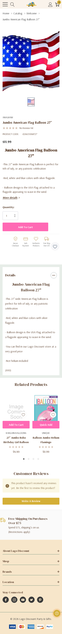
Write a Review (31, 501)
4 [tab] (38, 459)
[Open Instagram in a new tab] (14, 600)
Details (10, 275)
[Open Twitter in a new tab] (31, 600)
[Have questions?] (56, 613)
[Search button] (12, 4)
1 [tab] (23, 459)
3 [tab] (33, 459)
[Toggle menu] (5, 4)
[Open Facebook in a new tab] (6, 600)
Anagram (8, 117)
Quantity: (8, 207)
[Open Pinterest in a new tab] (40, 600)
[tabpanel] (16, 424)
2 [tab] (28, 459)
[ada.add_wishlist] (23, 415)
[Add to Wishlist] (55, 246)
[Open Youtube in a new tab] (23, 600)
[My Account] (50, 4)
